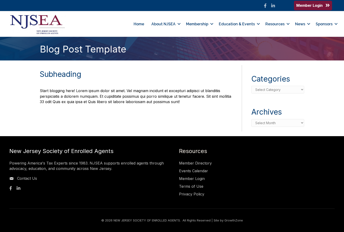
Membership (197, 24)
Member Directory (195, 163)
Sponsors (324, 24)
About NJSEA (163, 24)
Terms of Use (191, 186)
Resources (275, 24)
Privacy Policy (191, 194)
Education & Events (237, 24)
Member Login (192, 178)
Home (139, 24)
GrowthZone (233, 220)
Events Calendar (193, 170)
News (300, 24)
